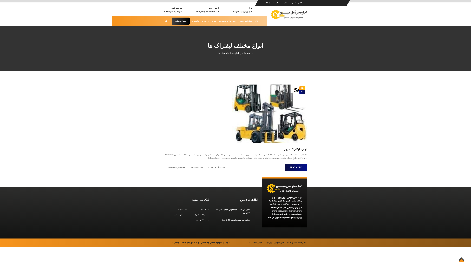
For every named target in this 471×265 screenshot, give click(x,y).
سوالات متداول (200, 214)
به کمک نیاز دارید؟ (179, 242)
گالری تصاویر (178, 214)
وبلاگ (214, 21)
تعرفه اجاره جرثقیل (245, 21)
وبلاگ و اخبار (201, 220)
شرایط (228, 242)
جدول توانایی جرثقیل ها (227, 21)
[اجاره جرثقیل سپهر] (289, 14)
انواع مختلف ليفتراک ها (228, 53)
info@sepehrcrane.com (207, 11)
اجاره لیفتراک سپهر (295, 149)
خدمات (203, 209)
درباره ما (204, 21)
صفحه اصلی (245, 53)
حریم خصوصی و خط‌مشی (211, 242)
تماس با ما (196, 21)
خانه (256, 21)
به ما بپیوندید (191, 242)
